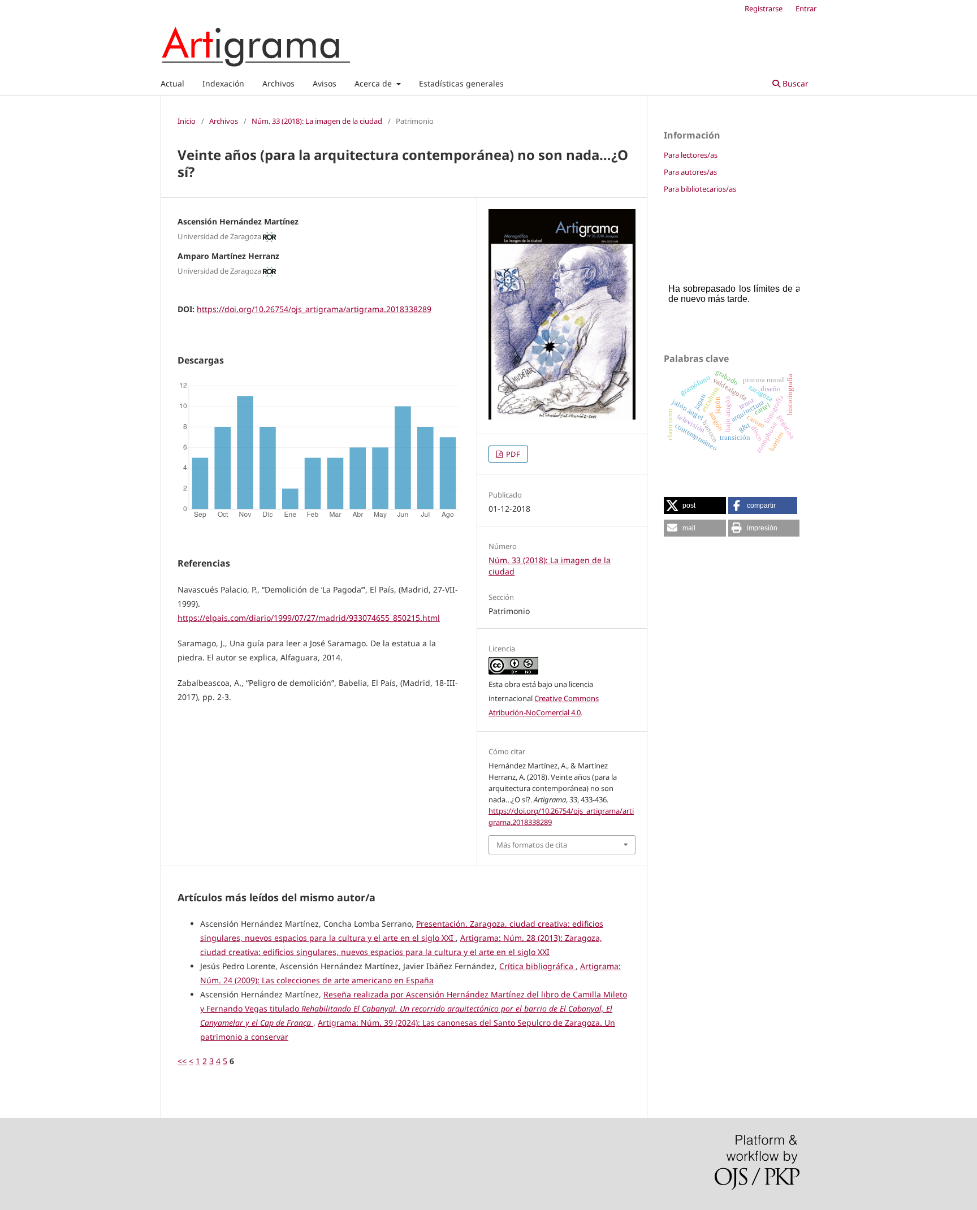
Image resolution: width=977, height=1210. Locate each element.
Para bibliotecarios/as (700, 189)
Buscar (794, 83)
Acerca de (374, 83)
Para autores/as (690, 172)
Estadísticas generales (461, 83)
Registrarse (764, 8)
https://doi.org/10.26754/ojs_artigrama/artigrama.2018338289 (314, 309)
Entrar (806, 8)
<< (182, 1061)
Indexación (223, 83)
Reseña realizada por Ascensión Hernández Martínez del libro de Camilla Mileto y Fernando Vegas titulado (413, 1008)
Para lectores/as (690, 155)
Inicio (187, 121)
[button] (695, 505)
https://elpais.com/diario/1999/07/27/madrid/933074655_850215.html (309, 617)
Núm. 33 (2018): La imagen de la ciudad (317, 121)
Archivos (278, 83)
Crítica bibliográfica (537, 966)
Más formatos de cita (531, 845)
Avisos (324, 83)
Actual (172, 83)
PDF (512, 454)
